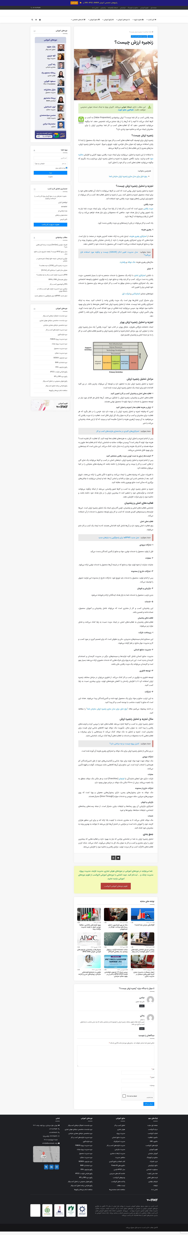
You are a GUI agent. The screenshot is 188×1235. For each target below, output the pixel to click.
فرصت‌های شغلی (152, 1181)
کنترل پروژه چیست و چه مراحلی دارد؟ (124, 747)
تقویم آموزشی (144, 8)
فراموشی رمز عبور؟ (39, 167)
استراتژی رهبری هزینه (138, 239)
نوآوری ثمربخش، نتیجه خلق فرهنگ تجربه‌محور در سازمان (51, 263)
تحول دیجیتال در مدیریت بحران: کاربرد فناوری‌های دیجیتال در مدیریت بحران (143, 977)
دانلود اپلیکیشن (153, 1169)
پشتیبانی (103, 8)
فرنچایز (121, 782)
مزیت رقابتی (148, 212)
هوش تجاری (121, 1133)
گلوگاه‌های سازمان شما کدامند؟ (144, 928)
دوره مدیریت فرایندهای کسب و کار (56, 333)
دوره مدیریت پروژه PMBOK (58, 342)
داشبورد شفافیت (153, 1141)
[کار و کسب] (144, 15)
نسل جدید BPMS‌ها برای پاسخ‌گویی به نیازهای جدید (118, 541)
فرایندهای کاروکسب (152, 1149)
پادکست (145, 35)
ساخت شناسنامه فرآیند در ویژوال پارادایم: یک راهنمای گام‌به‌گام (117, 954)
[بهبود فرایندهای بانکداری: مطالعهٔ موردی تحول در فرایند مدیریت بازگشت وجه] (89, 917)
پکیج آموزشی (108, 23)
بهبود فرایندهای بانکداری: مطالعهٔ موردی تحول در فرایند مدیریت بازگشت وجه (90, 930)
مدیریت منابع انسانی (118, 1141)
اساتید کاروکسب (153, 1137)
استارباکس (136, 297)
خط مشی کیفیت (152, 1177)
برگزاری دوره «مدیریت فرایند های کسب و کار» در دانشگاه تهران (52, 293)
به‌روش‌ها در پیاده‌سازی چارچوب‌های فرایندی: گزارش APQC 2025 (89, 954)
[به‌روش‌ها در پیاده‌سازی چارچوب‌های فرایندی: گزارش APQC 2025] (89, 942)
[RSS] (46, 1170)
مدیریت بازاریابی (120, 1153)
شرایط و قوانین (153, 1185)
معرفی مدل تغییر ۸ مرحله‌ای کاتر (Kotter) (54, 273)
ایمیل (152, 1081)
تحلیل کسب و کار (119, 1129)
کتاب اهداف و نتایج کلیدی (117, 1165)
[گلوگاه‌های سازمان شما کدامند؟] (142, 918)
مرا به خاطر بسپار (60, 171)
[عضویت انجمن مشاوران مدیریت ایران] (82, 1218)
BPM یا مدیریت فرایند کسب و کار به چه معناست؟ (51, 278)
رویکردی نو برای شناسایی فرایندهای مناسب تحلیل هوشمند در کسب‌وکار (142, 954)
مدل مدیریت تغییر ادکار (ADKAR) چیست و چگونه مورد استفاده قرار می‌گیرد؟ (115, 257)
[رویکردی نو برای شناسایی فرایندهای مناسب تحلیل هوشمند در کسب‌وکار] (142, 942)
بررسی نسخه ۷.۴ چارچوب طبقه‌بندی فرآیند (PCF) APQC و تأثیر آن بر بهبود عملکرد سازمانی (116, 977)
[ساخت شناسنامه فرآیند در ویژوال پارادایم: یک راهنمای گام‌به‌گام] (116, 942)
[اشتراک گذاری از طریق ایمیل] (118, 861)
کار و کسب (151, 23)
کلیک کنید (74, 3)
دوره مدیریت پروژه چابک (59, 347)
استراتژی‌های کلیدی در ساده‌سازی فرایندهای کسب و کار (117, 434)
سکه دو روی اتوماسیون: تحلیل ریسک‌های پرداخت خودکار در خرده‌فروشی (118, 930)
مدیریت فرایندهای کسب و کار (139, 40)
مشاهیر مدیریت (120, 1161)
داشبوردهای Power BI (118, 1169)
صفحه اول (154, 8)
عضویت (50, 180)
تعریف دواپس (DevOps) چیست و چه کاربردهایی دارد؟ (51, 249)
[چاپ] (113, 861)
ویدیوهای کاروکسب (119, 1181)
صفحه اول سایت (152, 1129)
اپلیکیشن (122, 8)
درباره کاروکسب (153, 1133)
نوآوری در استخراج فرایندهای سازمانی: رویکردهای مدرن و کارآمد (89, 976)
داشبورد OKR (154, 1145)
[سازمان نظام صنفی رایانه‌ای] (71, 1217)
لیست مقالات (121, 1189)
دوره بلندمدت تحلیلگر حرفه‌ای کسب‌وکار (55, 319)
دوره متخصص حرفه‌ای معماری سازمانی (55, 328)
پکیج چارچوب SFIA (61, 370)
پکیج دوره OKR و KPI (60, 380)
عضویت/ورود (138, 23)
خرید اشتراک (154, 1165)
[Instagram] (57, 1170)
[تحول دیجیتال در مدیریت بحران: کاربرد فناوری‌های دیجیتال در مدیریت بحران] (142, 965)
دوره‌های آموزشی (123, 23)
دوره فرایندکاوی (62, 338)
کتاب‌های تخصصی (78, 23)
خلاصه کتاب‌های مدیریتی (117, 1177)
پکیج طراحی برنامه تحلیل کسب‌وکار (56, 389)
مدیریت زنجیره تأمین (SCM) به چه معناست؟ (53, 269)
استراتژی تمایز (140, 278)
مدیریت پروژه (121, 1137)
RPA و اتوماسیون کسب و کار (58, 287)
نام (153, 1072)
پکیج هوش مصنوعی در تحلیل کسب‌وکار (55, 384)
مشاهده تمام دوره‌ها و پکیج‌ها (58, 394)
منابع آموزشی (94, 23)
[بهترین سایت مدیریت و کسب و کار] (59, 1218)
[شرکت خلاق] (47, 1218)
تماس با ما (95, 8)
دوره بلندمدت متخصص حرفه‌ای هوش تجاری (53, 324)
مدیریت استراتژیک (119, 1145)
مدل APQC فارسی (119, 1173)
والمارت (122, 265)
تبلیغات (155, 1189)
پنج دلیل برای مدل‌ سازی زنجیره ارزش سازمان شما (128, 179)
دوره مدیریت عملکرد (61, 356)
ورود (50, 176)
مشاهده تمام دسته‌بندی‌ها (117, 1193)
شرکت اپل (126, 297)
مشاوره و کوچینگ (133, 8)
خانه (150, 35)
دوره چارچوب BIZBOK (60, 361)
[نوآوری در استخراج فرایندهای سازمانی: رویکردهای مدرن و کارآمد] (89, 965)
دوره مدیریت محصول (60, 352)
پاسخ (141, 1009)
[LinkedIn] (51, 1170)
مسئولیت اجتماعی (152, 1173)
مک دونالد (131, 265)
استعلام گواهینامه (113, 8)
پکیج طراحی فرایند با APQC (58, 375)
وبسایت (152, 1089)
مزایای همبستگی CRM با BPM (58, 283)
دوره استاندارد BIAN (61, 366)
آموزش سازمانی (153, 1157)
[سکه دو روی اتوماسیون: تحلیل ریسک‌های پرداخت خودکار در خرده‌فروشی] (116, 918)
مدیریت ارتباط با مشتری (117, 1157)
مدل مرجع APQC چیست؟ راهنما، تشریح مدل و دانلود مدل (50, 256)
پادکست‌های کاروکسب (118, 1185)
